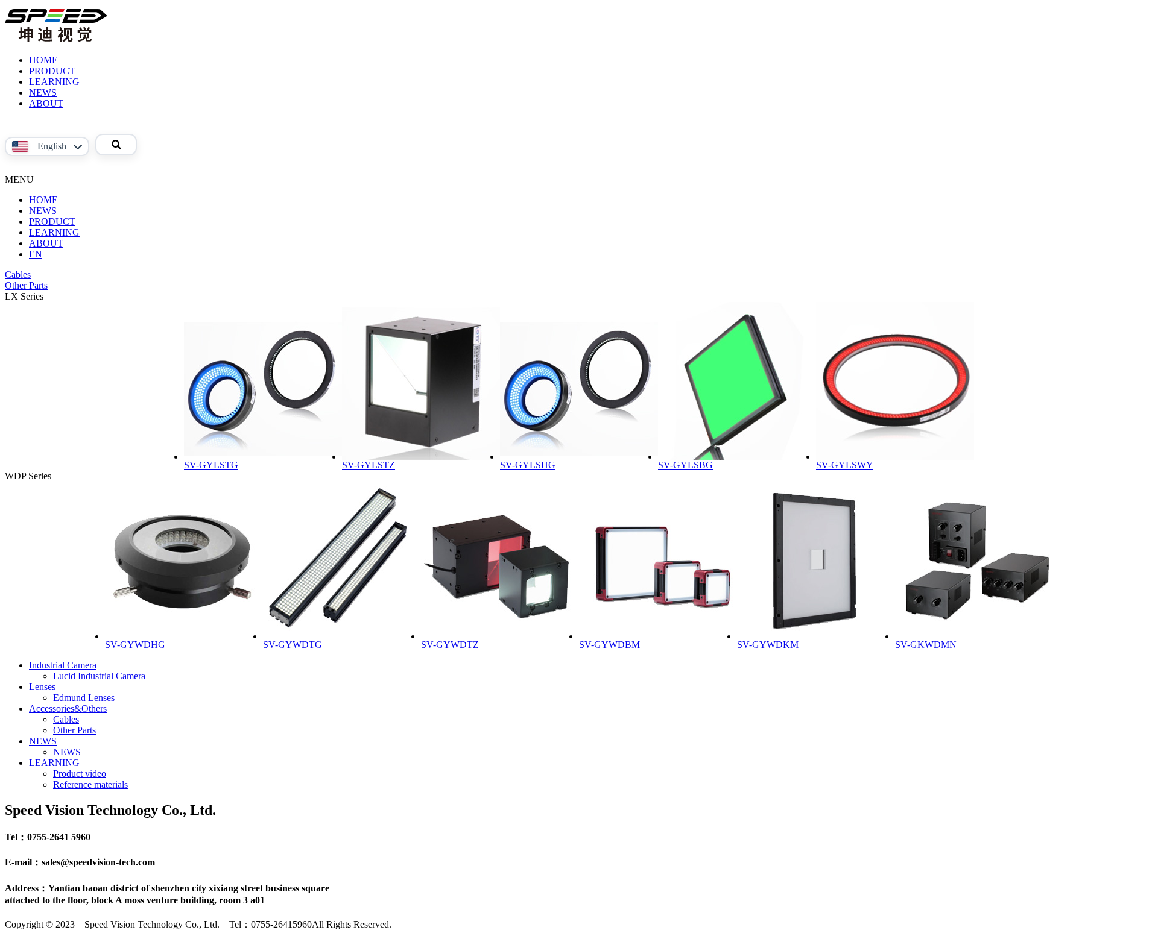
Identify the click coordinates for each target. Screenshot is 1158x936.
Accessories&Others (68, 708)
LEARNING (54, 82)
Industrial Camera (62, 665)
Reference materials (90, 784)
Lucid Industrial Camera (99, 676)
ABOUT (46, 103)
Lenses (42, 687)
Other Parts (26, 285)
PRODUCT (52, 71)
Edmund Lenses (84, 698)
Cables (18, 274)
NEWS (43, 92)
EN (35, 254)
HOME (43, 60)
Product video (79, 773)
